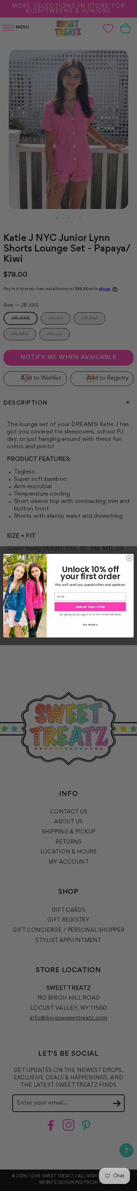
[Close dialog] (129, 558)
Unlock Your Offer (90, 606)
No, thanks (90, 624)
